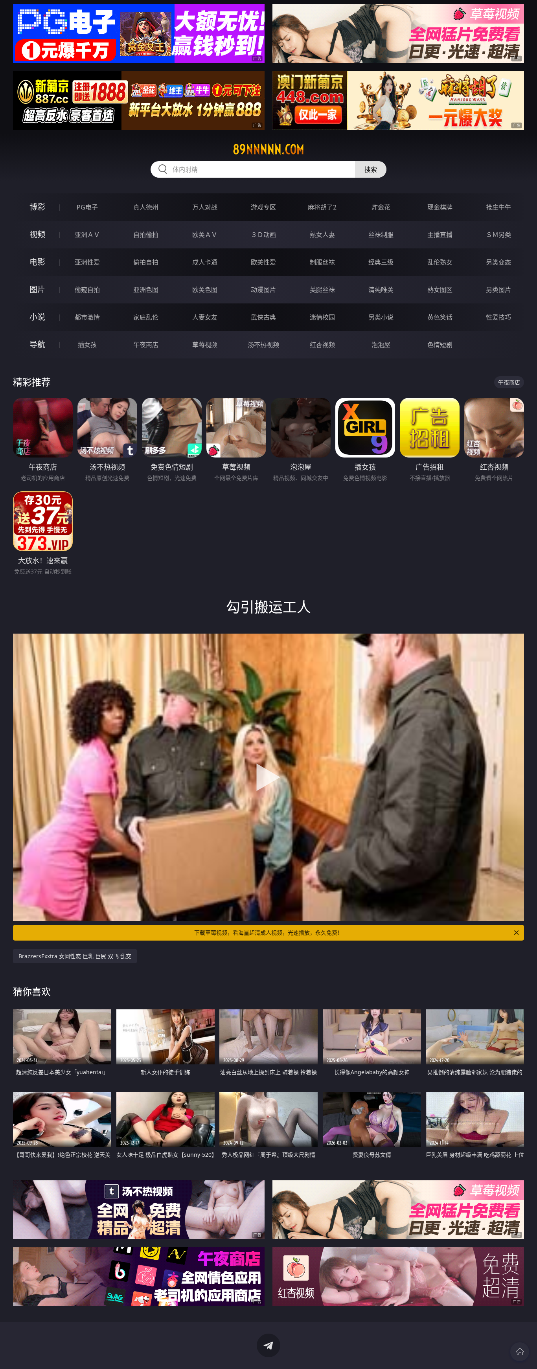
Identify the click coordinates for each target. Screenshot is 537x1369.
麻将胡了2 (322, 207)
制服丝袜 (322, 262)
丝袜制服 (381, 234)
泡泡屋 (380, 344)
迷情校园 (322, 317)
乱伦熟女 (439, 262)
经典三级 (381, 262)
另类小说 (381, 317)
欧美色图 (204, 289)
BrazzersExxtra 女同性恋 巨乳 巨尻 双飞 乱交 (74, 956)
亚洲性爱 (87, 262)
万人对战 (204, 207)
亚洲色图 (145, 289)
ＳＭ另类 (498, 234)
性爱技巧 (498, 317)
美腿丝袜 (322, 289)
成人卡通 (204, 262)
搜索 (370, 169)
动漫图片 (263, 289)
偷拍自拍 (145, 262)
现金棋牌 (439, 207)
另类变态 (498, 262)
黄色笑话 (439, 317)
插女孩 (87, 344)
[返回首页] (519, 1351)
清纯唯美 (381, 289)
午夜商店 (145, 344)
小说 (37, 317)
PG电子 (87, 207)
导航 (37, 344)
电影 (37, 262)
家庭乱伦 (145, 317)
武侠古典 (263, 317)
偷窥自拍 (87, 289)
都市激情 (87, 317)
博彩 (37, 207)
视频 (37, 234)
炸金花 (380, 207)
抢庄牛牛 (498, 207)
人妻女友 (204, 317)
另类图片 (498, 289)
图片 (37, 289)
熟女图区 (439, 289)
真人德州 (145, 207)
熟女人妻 (322, 234)
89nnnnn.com (268, 149)
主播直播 (439, 234)
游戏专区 (263, 207)
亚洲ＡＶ (87, 234)
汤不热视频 (263, 344)
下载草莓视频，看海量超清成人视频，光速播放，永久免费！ (268, 932)
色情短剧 (439, 344)
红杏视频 (322, 344)
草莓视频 (204, 344)
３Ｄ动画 (263, 234)
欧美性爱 (263, 262)
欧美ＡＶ (204, 234)
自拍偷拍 (145, 234)
